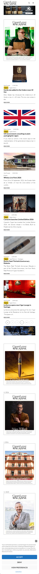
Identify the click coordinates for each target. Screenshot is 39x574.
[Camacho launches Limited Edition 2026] (19, 203)
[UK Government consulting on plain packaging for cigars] (19, 118)
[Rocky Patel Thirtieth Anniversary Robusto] (19, 245)
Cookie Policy (18, 571)
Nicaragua (20, 259)
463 (26, 322)
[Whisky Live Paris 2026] (19, 162)
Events (5, 175)
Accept (19, 557)
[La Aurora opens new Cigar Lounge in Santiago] (19, 289)
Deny (19, 562)
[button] (36, 541)
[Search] (29, 3)
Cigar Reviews (13, 259)
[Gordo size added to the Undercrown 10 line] (19, 74)
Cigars (6, 88)
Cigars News (12, 88)
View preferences (19, 567)
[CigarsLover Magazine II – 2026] (19, 364)
